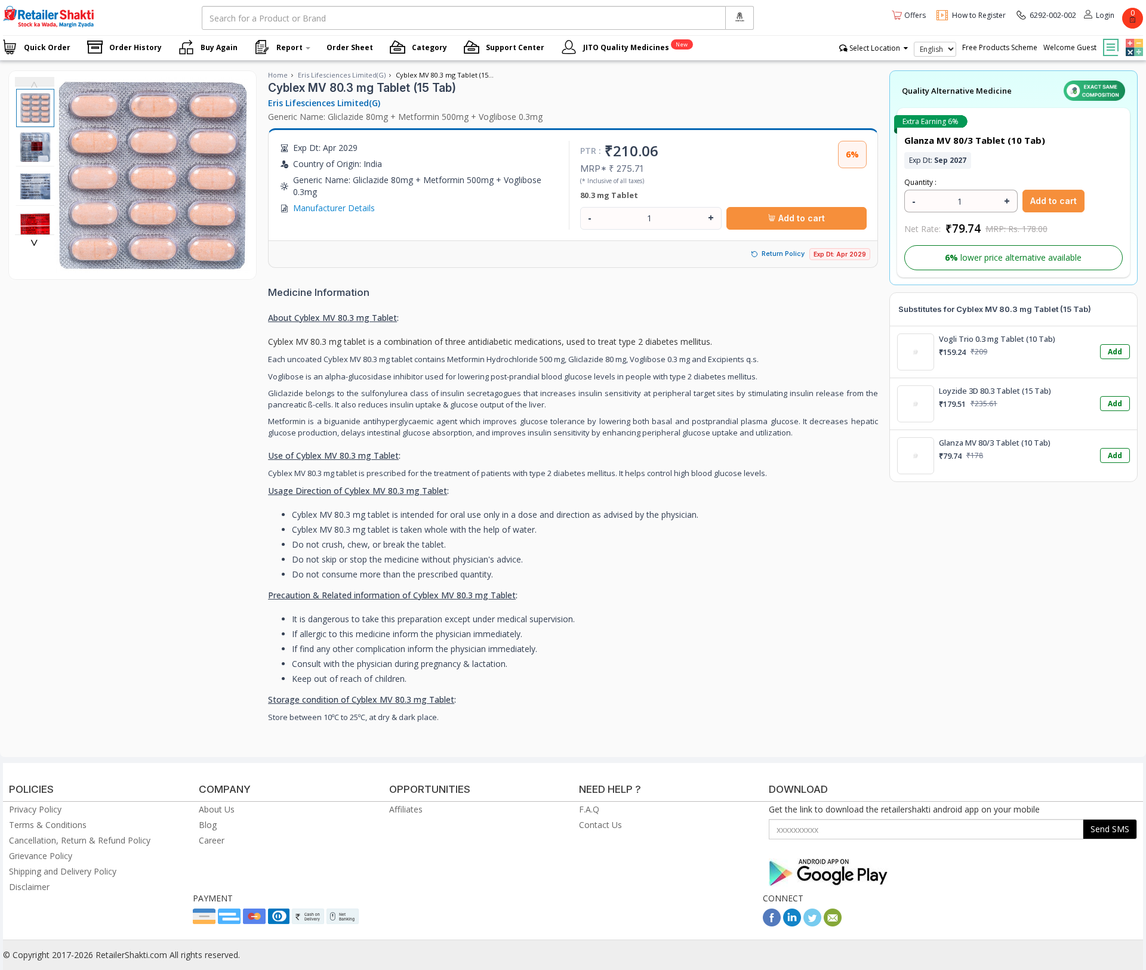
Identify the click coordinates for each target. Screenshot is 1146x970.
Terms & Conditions (48, 824)
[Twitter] (812, 923)
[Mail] (833, 923)
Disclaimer (29, 886)
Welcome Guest (1069, 47)
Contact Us (600, 824)
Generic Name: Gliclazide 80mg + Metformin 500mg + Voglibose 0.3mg (405, 116)
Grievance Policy (40, 855)
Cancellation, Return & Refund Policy (79, 840)
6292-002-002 (1053, 15)
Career (211, 840)
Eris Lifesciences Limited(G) (342, 74)
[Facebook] (772, 923)
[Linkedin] (792, 923)
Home (278, 74)
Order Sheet (349, 47)
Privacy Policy (35, 809)
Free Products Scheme (999, 47)
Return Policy (783, 253)
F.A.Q (589, 809)
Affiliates (406, 809)
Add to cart (800, 218)
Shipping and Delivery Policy (62, 871)
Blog (208, 824)
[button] (1133, 39)
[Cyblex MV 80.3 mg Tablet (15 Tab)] (152, 267)
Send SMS (1109, 829)
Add (1115, 352)
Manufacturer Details (334, 208)
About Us (217, 809)
